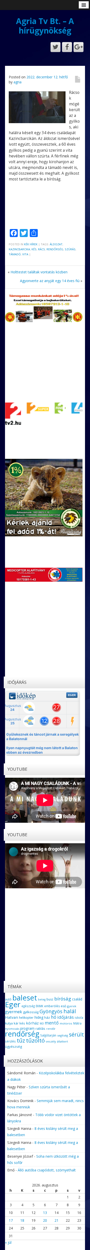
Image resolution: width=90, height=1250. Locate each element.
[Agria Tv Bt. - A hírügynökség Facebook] (67, 47)
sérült (76, 1034)
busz (49, 999)
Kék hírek (31, 244)
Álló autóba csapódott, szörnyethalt (47, 1170)
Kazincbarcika (19, 249)
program (27, 1028)
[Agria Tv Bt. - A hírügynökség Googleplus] (79, 47)
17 (11, 1220)
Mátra (77, 1023)
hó (53, 1017)
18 (22, 1220)
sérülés (10, 1041)
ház (47, 1017)
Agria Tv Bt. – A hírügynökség (45, 26)
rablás (40, 1028)
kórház (32, 1022)
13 (45, 1212)
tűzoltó (35, 1040)
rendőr (51, 1028)
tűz (21, 1040)
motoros (66, 1023)
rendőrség (54, 249)
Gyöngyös (51, 1011)
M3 (42, 1023)
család (77, 999)
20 (45, 1220)
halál (70, 1011)
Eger (12, 1004)
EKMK (39, 1006)
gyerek (71, 1006)
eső (63, 1006)
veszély (51, 1041)
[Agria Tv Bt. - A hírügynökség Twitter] (55, 47)
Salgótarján (48, 1035)
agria (18, 82)
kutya (9, 1023)
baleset (24, 997)
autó (8, 999)
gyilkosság (30, 1012)
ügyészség (13, 1046)
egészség (28, 1006)
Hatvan (11, 1017)
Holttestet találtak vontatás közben (39, 272)
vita (25, 254)
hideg (38, 1017)
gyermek (13, 1011)
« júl (8, 1242)
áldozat (56, 244)
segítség (62, 1035)
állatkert (62, 1041)
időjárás (65, 1017)
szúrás (70, 249)
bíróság (62, 998)
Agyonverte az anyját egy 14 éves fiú (50, 280)
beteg (42, 999)
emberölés (52, 1006)
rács (41, 249)
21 (56, 1220)
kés (34, 249)
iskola (79, 1017)
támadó (15, 254)
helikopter (26, 1017)
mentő (52, 1023)
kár (16, 1023)
